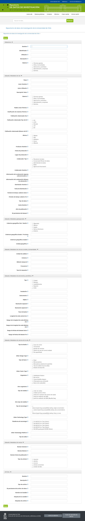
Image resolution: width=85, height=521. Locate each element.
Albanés (36, 143)
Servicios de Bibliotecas (75, 1)
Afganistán (36, 223)
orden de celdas (38, 391)
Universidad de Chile (55, 1)
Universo (24, 258)
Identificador (23, 50)
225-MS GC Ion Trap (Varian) (41, 425)
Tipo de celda (23, 437)
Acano (35, 141)
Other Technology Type (20, 417)
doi (34, 127)
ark (34, 120)
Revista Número (22, 451)
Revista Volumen (22, 447)
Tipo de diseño (22, 344)
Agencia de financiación (40, 166)
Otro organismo (22, 386)
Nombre (24, 46)
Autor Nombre (22, 84)
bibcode (36, 124)
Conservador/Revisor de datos (42, 161)
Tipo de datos (23, 201)
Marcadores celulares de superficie (43, 364)
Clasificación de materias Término (17, 112)
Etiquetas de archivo (21, 501)
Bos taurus (36, 377)
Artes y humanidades (39, 65)
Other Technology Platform (19, 432)
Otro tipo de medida (21, 402)
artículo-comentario (39, 465)
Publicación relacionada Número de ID (16, 131)
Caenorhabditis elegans (40, 379)
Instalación (24, 291)
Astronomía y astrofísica (40, 67)
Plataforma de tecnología (19, 421)
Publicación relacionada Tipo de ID (17, 120)
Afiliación (24, 54)
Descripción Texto (22, 92)
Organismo (23, 375)
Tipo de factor (23, 360)
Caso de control (38, 345)
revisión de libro (38, 466)
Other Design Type (21, 356)
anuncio (36, 463)
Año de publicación (21, 209)
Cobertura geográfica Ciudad (18, 239)
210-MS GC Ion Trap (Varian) (41, 421)
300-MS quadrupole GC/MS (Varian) (43, 429)
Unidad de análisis (21, 254)
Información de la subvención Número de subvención (17, 180)
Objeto (25, 299)
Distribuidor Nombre (21, 184)
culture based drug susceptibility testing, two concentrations (49, 410)
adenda (36, 461)
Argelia (35, 227)
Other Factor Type (21, 371)
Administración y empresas (41, 68)
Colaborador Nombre (21, 170)
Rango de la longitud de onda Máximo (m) (17, 326)
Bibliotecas (64, 1)
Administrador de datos (40, 163)
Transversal (37, 346)
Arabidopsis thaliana (39, 375)
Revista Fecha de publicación (18, 455)
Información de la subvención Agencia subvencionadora (17, 175)
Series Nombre (22, 205)
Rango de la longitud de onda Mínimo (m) (17, 321)
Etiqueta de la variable (20, 496)
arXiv (35, 122)
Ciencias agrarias (38, 63)
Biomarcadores (38, 362)
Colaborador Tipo (22, 159)
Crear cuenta (65, 14)
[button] (5, 38)
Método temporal (22, 262)
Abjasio (35, 135)
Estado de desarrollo (39, 367)
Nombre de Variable (21, 492)
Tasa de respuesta (22, 270)
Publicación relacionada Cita (19, 116)
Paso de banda (22, 312)
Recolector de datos (39, 159)
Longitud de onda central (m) (18, 316)
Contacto (49, 14)
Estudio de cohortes (39, 348)
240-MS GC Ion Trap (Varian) (41, 427)
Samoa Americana (38, 229)
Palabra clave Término (20, 107)
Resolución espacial (21, 304)
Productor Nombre (21, 146)
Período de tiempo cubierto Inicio (17, 193)
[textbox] (49, 46)
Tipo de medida (22, 390)
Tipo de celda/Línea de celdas (41, 366)
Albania (36, 225)
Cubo (35, 288)
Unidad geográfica (21, 244)
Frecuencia (24, 266)
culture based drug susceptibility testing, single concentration (48, 408)
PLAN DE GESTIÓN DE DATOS (71, 515)
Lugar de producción (21, 155)
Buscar (70, 20)
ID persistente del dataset (19, 213)
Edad (35, 360)
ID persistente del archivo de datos (17, 488)
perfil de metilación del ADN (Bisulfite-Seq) (45, 398)
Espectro (36, 286)
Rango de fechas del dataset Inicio (17, 330)
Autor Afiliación (22, 88)
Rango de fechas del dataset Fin (18, 334)
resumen (36, 459)
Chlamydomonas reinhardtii (41, 381)
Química (36, 70)
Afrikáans (36, 139)
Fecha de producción (21, 150)
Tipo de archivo (22, 484)
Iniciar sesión (75, 14)
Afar (35, 137)
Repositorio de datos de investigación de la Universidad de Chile (21, 33)
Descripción (23, 59)
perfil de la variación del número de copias (45, 394)
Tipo (25, 280)
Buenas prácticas (39, 14)
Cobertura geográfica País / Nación (17, 223)
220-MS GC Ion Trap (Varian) (41, 423)
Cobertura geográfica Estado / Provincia (16, 234)
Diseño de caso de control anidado (43, 350)
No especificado (38, 352)
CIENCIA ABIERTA (53, 515)
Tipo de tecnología (21, 406)
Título (25, 80)
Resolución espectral (21, 308)
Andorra (36, 231)
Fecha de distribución (21, 188)
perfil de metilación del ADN (41, 396)
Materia (24, 63)
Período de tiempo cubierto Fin (18, 197)
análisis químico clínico (40, 393)
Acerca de (29, 14)
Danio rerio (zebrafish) (39, 383)
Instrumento (23, 295)
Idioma (56, 14)
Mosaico (36, 282)
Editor (35, 164)
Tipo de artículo (22, 459)
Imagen (36, 280)
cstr (35, 126)
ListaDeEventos (38, 284)
